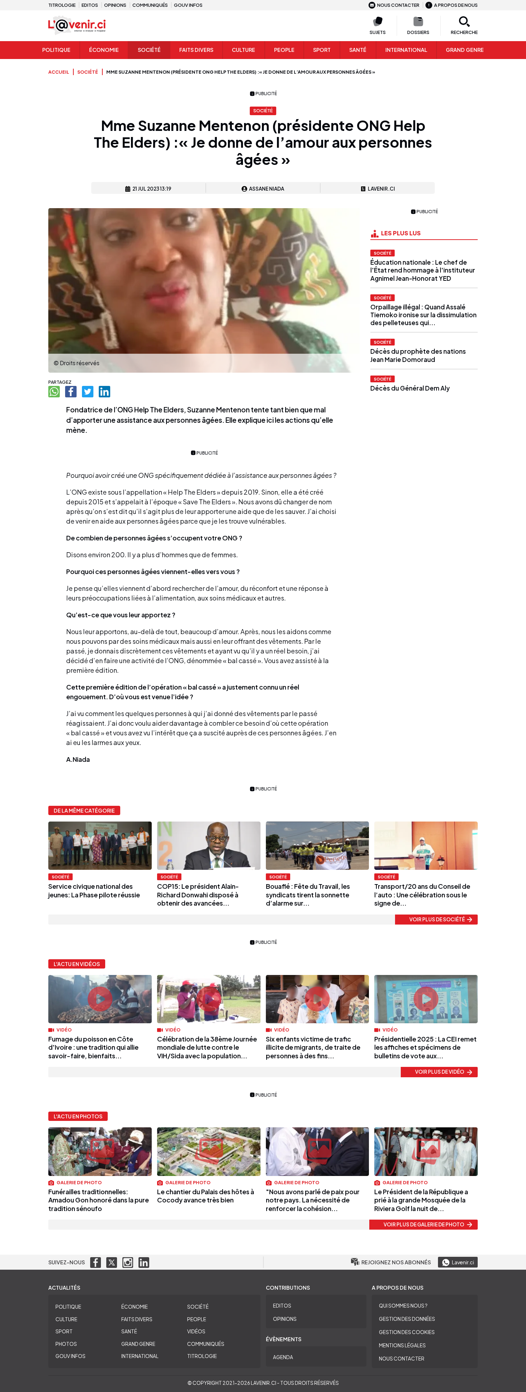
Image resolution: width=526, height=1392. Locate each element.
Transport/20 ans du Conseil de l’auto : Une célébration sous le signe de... (422, 894)
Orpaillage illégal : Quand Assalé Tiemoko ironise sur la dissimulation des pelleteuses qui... (423, 315)
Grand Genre (138, 1344)
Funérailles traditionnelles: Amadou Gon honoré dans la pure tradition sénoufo (98, 1199)
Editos (90, 5)
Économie (104, 49)
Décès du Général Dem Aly (410, 388)
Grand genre (465, 49)
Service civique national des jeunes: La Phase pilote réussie (94, 890)
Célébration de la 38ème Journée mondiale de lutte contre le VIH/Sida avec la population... (207, 1047)
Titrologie (62, 5)
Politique (56, 49)
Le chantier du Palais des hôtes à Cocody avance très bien (205, 1195)
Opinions (115, 5)
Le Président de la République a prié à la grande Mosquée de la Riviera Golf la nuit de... (421, 1199)
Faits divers (136, 1319)
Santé (357, 49)
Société (149, 49)
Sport (322, 49)
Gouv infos (188, 5)
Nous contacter (398, 5)
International (406, 49)
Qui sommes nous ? (403, 1306)
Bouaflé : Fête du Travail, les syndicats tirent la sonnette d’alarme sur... (308, 894)
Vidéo (64, 1030)
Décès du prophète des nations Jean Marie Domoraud (418, 355)
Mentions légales (402, 1345)
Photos (66, 1344)
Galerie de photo (79, 1182)
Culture (243, 49)
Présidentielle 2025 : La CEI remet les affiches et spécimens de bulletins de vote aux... (425, 1047)
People (284, 49)
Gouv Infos (70, 1356)
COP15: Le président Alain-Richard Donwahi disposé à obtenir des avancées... (198, 894)
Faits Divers (196, 49)
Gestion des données (407, 1319)
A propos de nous (456, 5)
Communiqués (150, 5)
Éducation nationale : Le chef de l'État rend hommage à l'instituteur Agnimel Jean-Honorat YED (422, 270)
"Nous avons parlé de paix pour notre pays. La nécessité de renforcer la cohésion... (313, 1199)
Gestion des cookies (407, 1332)
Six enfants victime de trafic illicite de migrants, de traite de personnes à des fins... (313, 1047)
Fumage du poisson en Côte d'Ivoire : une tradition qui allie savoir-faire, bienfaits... (93, 1047)
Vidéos (196, 1331)
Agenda (283, 1357)
